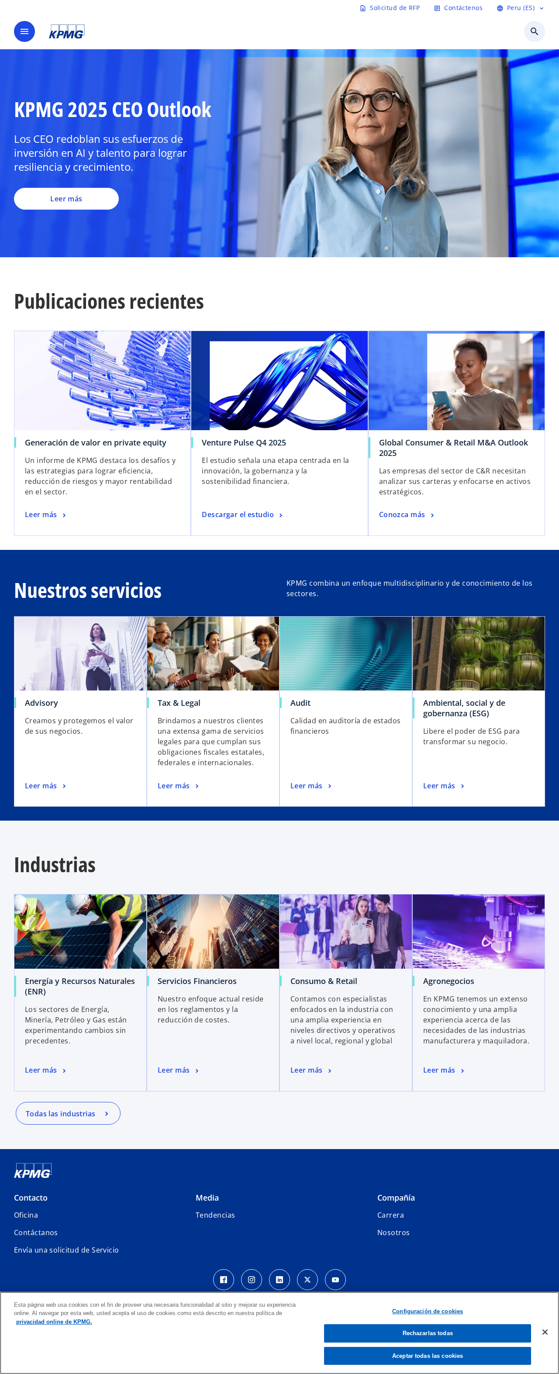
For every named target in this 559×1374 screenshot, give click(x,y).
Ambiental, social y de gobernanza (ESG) (464, 707)
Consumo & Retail (323, 981)
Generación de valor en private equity (95, 442)
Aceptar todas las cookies (427, 1356)
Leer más (66, 199)
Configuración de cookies (427, 1311)
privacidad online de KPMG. (54, 1322)
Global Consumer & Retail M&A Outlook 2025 (453, 447)
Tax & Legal (179, 702)
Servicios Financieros (197, 981)
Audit (300, 702)
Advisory (41, 702)
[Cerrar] (545, 1332)
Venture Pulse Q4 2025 (244, 442)
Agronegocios (448, 981)
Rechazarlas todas (428, 1333)
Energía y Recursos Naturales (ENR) (80, 986)
